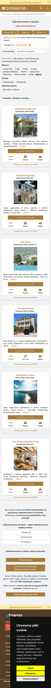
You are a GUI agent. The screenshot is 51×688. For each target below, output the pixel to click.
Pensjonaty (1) (26, 542)
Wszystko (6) (26, 532)
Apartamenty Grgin (25, 175)
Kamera (25, 159)
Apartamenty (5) (26, 537)
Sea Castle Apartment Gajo (25, 442)
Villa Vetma (25, 242)
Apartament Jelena (25, 375)
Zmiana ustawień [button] (30, 679)
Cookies (9, 665)
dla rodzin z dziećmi (11, 90)
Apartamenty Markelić (25, 109)
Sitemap (9, 636)
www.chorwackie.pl (25, 26)
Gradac (34, 69)
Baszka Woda (20, 74)
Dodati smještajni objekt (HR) (25, 594)
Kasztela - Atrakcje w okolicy (16, 98)
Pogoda (40, 159)
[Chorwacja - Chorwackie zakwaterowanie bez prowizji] (15, 8)
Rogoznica (7, 74)
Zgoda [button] (30, 668)
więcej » (23, 146)
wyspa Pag (7, 69)
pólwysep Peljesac (10, 72)
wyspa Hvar (34, 72)
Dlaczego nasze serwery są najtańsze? (25, 607)
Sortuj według (8, 51)
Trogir (17, 69)
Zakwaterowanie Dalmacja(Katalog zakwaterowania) (25, 568)
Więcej (38, 74)
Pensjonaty (21, 82)
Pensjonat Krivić (25, 308)
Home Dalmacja (25, 560)
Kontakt (9, 622)
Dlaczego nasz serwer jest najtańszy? (25, 2)
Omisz (25, 69)
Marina (24, 72)
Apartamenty (8, 82)
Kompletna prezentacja (25, 151)
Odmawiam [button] (31, 673)
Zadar (31, 74)
